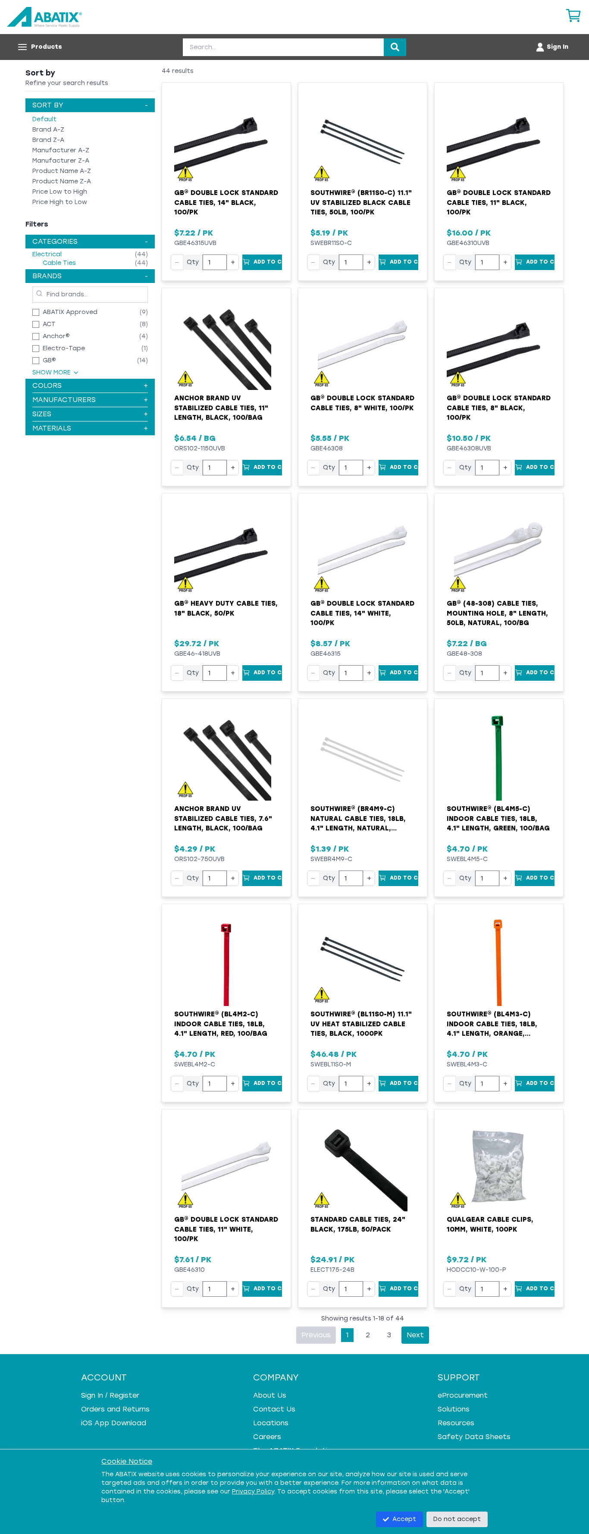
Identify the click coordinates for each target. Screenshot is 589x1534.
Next (415, 1335)
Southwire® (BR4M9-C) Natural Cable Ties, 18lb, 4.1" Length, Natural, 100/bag (358, 819)
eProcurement (463, 1395)
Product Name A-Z (61, 171)
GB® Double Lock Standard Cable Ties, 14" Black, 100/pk (226, 202)
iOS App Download (113, 1423)
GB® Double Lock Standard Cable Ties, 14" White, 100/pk (362, 613)
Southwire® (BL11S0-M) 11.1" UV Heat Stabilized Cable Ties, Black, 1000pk (361, 1023)
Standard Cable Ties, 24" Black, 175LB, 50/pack (357, 1224)
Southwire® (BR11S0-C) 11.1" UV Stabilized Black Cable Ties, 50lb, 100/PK (361, 202)
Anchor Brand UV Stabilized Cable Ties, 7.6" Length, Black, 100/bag (223, 818)
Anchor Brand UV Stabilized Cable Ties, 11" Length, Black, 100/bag (221, 407)
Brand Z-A (48, 140)
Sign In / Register (110, 1395)
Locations (270, 1423)
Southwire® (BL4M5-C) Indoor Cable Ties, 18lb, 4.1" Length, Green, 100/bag (498, 818)
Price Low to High (59, 191)
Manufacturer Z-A (60, 160)
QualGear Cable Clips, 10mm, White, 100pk (490, 1224)
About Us (269, 1395)
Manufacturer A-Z (60, 150)
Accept (404, 1519)
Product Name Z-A (61, 181)
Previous (316, 1335)
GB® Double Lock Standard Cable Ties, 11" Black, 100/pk (499, 202)
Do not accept (457, 1519)
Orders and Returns (115, 1409)
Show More (51, 372)
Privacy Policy (253, 1491)
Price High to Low (59, 202)
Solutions (454, 1409)
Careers (267, 1437)
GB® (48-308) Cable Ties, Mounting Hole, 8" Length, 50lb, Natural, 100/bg (497, 613)
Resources (456, 1423)
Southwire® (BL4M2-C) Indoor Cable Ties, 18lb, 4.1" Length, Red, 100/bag (220, 1023)
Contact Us (274, 1409)
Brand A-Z (48, 129)
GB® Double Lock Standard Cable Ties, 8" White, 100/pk (362, 403)
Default (44, 119)
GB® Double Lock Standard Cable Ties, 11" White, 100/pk (226, 1229)
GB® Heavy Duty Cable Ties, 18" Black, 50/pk (226, 608)
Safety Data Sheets (474, 1437)
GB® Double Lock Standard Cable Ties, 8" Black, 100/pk (499, 407)
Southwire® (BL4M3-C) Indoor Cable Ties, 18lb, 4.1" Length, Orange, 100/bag (492, 1024)
